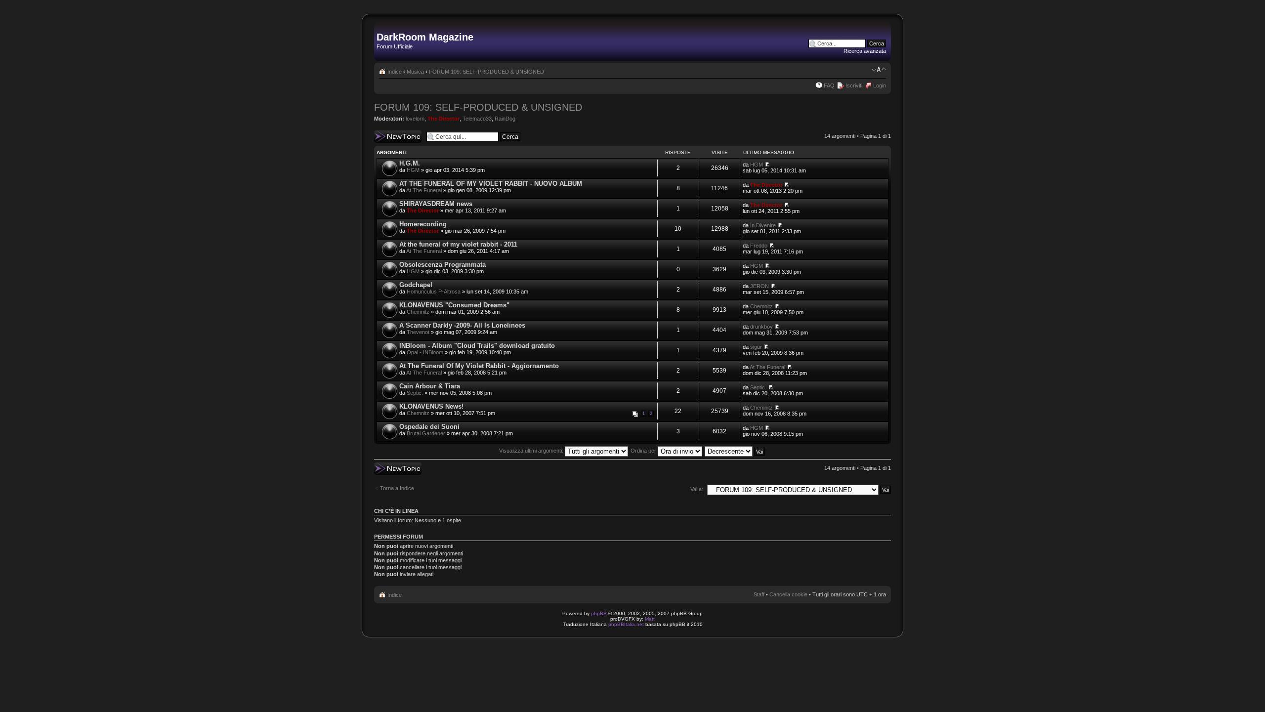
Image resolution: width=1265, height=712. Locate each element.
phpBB (599, 613)
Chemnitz (418, 312)
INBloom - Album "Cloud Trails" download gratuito (477, 345)
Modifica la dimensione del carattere (879, 69)
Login (879, 85)
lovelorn (415, 119)
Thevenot (418, 332)
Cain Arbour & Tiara (429, 386)
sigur (756, 347)
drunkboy (761, 327)
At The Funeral (424, 190)
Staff (759, 594)
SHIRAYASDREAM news (435, 204)
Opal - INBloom (425, 352)
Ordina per (644, 451)
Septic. (415, 393)
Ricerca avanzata (864, 51)
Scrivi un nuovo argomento (392, 136)
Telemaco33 (477, 119)
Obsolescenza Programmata (442, 264)
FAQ (829, 85)
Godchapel (415, 285)
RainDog (505, 119)
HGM (413, 170)
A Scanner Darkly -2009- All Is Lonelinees (462, 325)
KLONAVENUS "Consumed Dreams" (454, 305)
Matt (650, 619)
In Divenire (763, 225)
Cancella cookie (788, 594)
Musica (415, 72)
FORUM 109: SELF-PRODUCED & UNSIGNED (486, 72)
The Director (443, 119)
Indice (394, 72)
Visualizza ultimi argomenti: (532, 451)
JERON (759, 286)
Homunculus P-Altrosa (434, 291)
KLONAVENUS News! (431, 406)
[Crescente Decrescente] (735, 451)
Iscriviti (853, 85)
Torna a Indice (397, 488)
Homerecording (423, 224)
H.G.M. (409, 163)
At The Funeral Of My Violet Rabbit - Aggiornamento (479, 366)
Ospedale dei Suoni (429, 426)
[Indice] (382, 26)
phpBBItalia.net (626, 624)
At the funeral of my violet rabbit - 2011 (458, 244)
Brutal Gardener (426, 433)
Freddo (758, 246)
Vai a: (696, 489)
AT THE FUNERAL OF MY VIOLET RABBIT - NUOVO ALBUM (490, 183)
